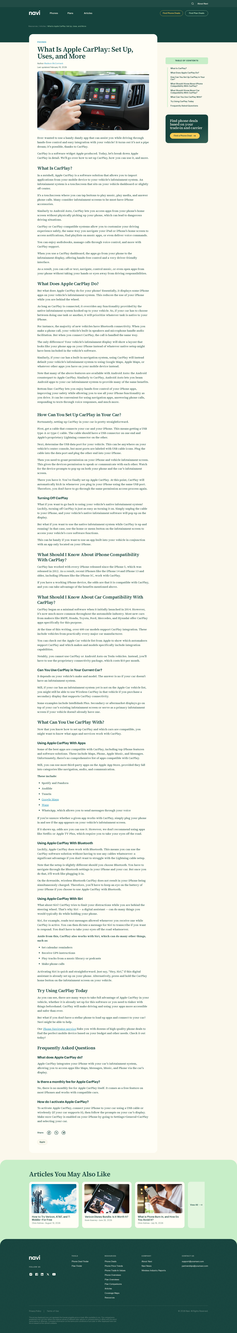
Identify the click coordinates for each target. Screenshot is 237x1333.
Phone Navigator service (59, 1029)
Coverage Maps (112, 1293)
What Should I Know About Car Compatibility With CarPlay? (185, 92)
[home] (34, 13)
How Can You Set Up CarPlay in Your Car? (187, 78)
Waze (45, 805)
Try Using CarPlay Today (182, 101)
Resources (33, 26)
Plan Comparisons (113, 1284)
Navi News (147, 1266)
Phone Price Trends (114, 1266)
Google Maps (50, 799)
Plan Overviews (112, 1280)
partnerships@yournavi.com (195, 1266)
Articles (42, 26)
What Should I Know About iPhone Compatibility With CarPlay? (186, 85)
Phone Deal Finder (80, 1262)
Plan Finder (77, 1266)
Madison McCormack (53, 64)
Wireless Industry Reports (154, 1271)
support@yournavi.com (193, 1262)
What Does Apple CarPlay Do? (184, 73)
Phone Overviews (113, 1275)
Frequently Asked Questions (184, 106)
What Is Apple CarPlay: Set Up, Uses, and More (66, 26)
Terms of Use (53, 1311)
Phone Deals (110, 1262)
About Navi (203, 4)
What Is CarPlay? (178, 68)
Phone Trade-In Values (115, 1271)
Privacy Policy (35, 1311)
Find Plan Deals (196, 13)
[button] (55, 13)
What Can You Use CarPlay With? (186, 97)
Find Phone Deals (171, 13)
